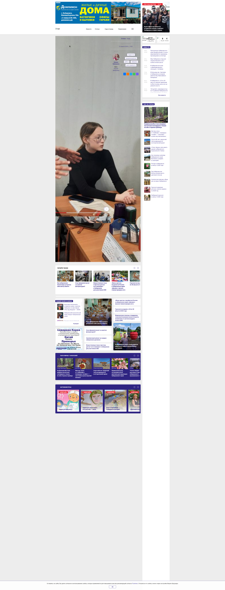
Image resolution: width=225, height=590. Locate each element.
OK (112, 587)
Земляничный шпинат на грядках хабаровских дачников (96, 339)
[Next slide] (107, 209)
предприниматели (131, 58)
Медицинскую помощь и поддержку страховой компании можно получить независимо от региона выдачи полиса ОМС (127, 318)
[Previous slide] (134, 268)
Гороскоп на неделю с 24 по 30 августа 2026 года (124, 310)
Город (128, 38)
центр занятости (131, 65)
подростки (131, 54)
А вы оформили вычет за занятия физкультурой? (96, 331)
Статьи (123, 38)
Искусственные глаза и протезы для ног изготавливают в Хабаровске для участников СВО (97, 346)
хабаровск (134, 61)
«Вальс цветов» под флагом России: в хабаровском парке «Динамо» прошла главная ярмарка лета (126, 302)
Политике (135, 583)
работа (127, 61)
